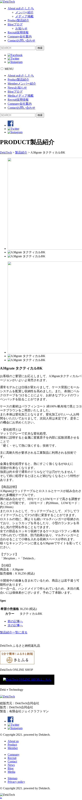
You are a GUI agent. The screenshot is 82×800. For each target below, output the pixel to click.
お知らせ (21, 28)
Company (20, 36)
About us (21, 8)
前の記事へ (15, 621)
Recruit (18, 32)
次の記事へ (15, 625)
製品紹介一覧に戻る (13, 632)
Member (22, 83)
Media (21, 95)
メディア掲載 (24, 16)
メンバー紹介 (24, 12)
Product (18, 20)
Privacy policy (16, 781)
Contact (21, 40)
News (17, 87)
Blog (15, 24)
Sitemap (12, 778)
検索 (40, 48)
